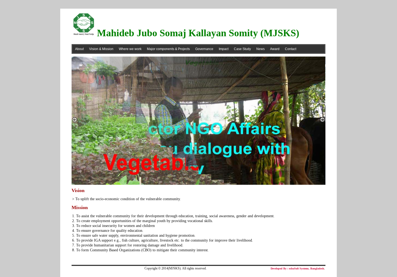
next (322, 120)
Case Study (242, 49)
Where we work (130, 49)
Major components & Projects (168, 49)
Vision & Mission (101, 49)
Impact (223, 49)
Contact (290, 49)
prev (75, 120)
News (260, 49)
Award (275, 49)
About (79, 49)
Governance (204, 49)
